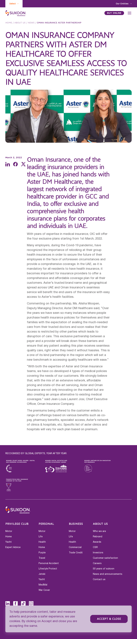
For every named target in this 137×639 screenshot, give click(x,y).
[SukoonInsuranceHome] (16, 13)
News (31, 22)
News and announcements (107, 574)
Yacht (8, 542)
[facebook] (15, 164)
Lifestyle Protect (48, 569)
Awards (97, 542)
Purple (42, 553)
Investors (98, 553)
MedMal (43, 585)
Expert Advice (13, 547)
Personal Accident (49, 563)
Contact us (99, 579)
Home (8, 22)
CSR (95, 547)
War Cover (44, 590)
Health (42, 542)
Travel (42, 558)
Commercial (75, 547)
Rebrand (97, 536)
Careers (97, 563)
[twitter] (23, 164)
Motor (8, 531)
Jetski (42, 574)
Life (41, 536)
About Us (20, 22)
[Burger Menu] (129, 13)
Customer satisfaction (105, 558)
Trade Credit (76, 553)
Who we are (99, 531)
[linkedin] (7, 164)
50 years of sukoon (103, 569)
